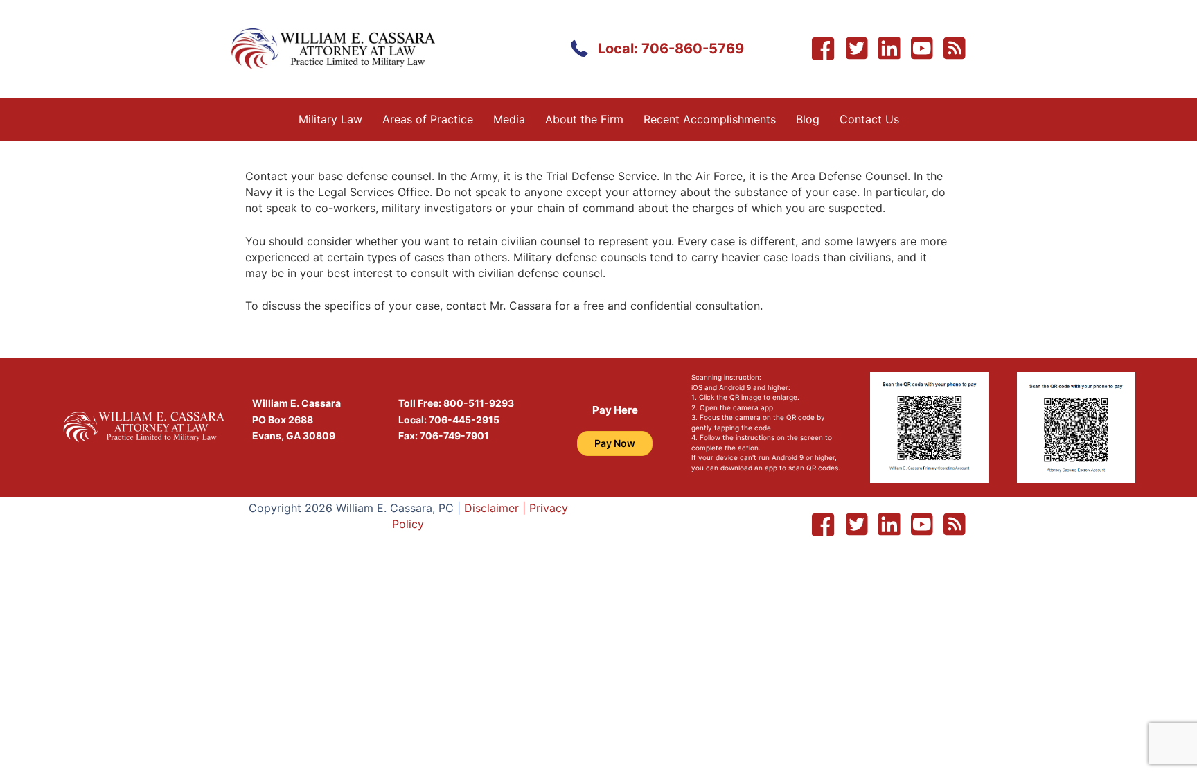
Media (509, 119)
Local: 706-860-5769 (671, 48)
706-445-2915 (464, 419)
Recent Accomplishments (710, 119)
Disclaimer (491, 508)
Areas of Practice (427, 119)
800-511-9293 (478, 403)
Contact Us (869, 119)
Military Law (330, 119)
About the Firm (584, 119)
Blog (807, 119)
